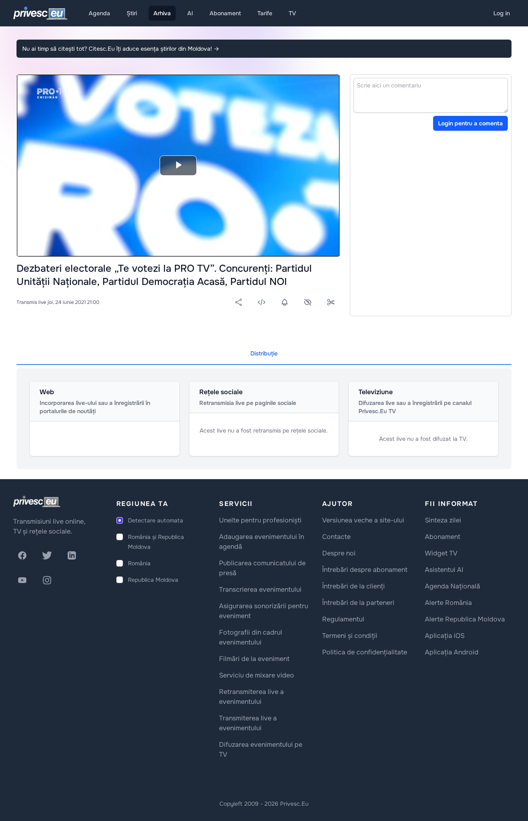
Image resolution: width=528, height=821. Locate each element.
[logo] (36, 501)
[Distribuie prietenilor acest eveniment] (238, 302)
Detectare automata (155, 520)
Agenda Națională (452, 586)
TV (292, 13)
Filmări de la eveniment (254, 658)
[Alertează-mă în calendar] (285, 302)
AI (190, 13)
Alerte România (448, 602)
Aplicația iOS (444, 635)
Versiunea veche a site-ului (363, 520)
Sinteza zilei (443, 520)
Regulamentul (343, 619)
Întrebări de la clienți (353, 586)
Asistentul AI (444, 569)
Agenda (99, 13)
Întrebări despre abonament (365, 569)
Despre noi (339, 553)
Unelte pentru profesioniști (260, 520)
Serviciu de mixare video (256, 675)
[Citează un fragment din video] (331, 302)
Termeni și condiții (349, 635)
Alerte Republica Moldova (465, 619)
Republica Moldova (153, 579)
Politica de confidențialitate (364, 652)
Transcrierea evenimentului (260, 589)
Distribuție (264, 353)
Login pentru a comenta (470, 123)
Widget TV (441, 553)
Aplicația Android (451, 652)
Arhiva (162, 13)
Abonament (225, 13)
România (139, 563)
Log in (501, 13)
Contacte (336, 536)
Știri (132, 13)
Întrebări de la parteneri (358, 602)
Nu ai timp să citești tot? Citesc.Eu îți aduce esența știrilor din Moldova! (120, 48)
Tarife (264, 13)
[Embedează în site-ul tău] (261, 302)
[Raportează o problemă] (308, 302)
